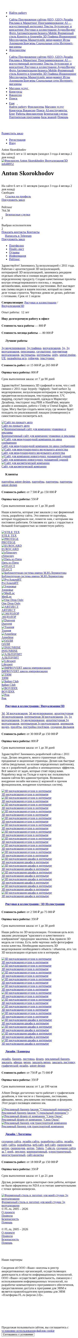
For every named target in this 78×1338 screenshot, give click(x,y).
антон (30, 1148)
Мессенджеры (18, 39)
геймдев (33, 358)
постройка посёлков (36, 727)
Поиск (13, 98)
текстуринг (47, 358)
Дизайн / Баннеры (17, 1051)
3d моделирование (41, 713)
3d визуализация (16, 713)
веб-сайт (38, 1144)
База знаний (49, 117)
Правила (7, 1215)
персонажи (28, 351)
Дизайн (68, 19)
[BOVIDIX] (39, 688)
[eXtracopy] (39, 552)
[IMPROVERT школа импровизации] (39, 668)
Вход (12, 143)
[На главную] (5, 6)
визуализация (51, 348)
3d (3, 713)
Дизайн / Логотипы (18, 1134)
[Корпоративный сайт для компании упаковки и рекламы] (39, 430)
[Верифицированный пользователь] (29, 150)
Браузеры (29, 43)
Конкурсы (15, 91)
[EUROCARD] (39, 545)
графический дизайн (15, 1065)
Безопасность (10, 1219)
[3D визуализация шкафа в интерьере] (39, 859)
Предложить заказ (13, 199)
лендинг (20, 1151)
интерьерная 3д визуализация (40, 723)
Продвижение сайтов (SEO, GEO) (40, 19)
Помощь (62, 117)
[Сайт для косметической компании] (39, 463)
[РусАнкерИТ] (39, 579)
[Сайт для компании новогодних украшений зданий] (39, 456)
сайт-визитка (35, 1155)
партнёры (38, 481)
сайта (12, 1144)
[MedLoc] (39, 593)
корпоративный (37, 1151)
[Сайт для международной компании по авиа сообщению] (39, 441)
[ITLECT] (39, 566)
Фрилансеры (17, 50)
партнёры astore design (16, 481)
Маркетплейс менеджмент (45, 39)
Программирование (51, 22)
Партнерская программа (24, 117)
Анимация (16, 43)
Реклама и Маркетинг (23, 22)
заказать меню (41, 1062)
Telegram (18, 235)
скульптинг (43, 351)
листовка (28, 1058)
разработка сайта (51, 1141)
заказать (7, 1062)
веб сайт (50, 1144)
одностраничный (60, 1151)
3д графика (34, 348)
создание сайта (11, 1141)
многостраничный (13, 1155)
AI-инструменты (56, 110)
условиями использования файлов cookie (28, 1330)
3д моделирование (13, 348)
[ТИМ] (39, 674)
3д (63, 348)
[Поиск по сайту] (12, 126)
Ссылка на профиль (18, 196)
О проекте (8, 1212)
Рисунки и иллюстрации (41, 29)
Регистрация (17, 139)
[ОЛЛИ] (39, 640)
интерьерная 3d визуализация (43, 716)
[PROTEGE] (39, 539)
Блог (12, 113)
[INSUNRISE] (39, 647)
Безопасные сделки (17, 214)
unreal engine (67, 354)
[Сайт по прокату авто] (39, 422)
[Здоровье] (39, 586)
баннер (16, 1058)
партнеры (52, 481)
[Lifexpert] (39, 661)
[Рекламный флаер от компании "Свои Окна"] (39, 1116)
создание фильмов (62, 727)
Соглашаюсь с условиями (18, 1334)
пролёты (16, 727)
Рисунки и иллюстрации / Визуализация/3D (35, 706)
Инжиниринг (67, 36)
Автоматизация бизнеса (32, 33)
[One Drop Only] (39, 600)
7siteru (40, 1148)
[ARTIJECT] (39, 607)
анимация (66, 723)
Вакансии (15, 95)
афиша (17, 1062)
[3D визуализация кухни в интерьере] (39, 791)
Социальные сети (48, 43)
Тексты (49, 26)
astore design (37, 1065)
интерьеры (44, 354)
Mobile (53, 33)
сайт (4, 1144)
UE (4, 358)
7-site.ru (50, 1148)
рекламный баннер (57, 1058)
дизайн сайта (30, 1141)
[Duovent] (39, 620)
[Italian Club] (39, 681)
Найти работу (18, 12)
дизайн (6, 1058)
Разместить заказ (12, 133)
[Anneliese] (39, 634)
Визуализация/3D (13, 305)
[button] (10, 16)
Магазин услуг (19, 88)
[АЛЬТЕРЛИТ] (39, 654)
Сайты (13, 19)
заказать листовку (63, 1062)
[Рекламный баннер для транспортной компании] (39, 1123)
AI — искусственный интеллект (40, 24)
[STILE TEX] (39, 532)
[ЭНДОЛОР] (39, 613)
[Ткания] (39, 627)
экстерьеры (28, 354)
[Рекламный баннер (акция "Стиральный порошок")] (39, 1109)
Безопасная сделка (55, 113)
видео (5, 727)
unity (55, 354)
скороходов (18, 1148)
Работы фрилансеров (29, 113)
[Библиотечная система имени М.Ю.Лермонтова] (39, 573)
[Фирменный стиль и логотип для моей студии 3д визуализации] (39, 1197)
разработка (24, 1144)
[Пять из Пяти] (39, 559)
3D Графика (51, 36)
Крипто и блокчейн (30, 36)
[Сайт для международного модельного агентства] (39, 449)
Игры (66, 39)
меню (27, 1062)
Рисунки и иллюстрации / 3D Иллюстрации (35, 904)
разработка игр (17, 358)
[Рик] (39, 695)
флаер (40, 1058)
